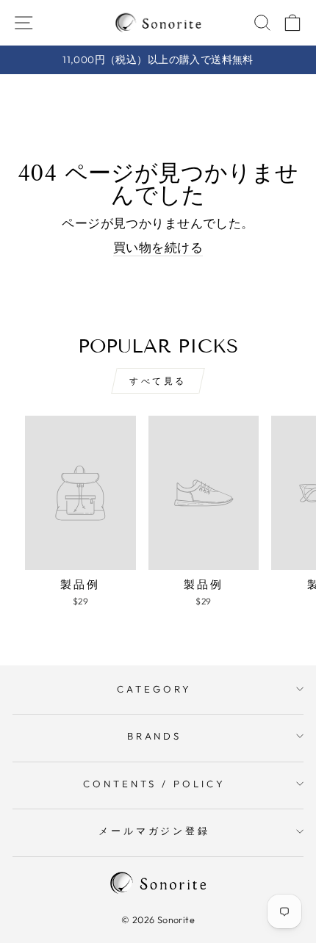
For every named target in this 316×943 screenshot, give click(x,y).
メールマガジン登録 (154, 831)
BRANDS (154, 736)
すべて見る (158, 380)
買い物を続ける (158, 247)
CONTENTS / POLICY (154, 784)
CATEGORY (154, 689)
